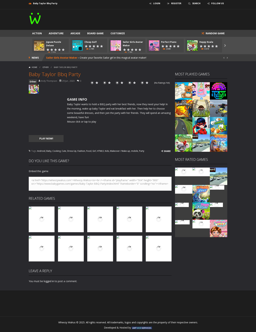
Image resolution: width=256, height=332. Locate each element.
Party (141, 150)
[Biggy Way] (182, 222)
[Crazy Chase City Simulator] (201, 223)
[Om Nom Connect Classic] (218, 125)
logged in (49, 281)
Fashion (81, 150)
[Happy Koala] (183, 142)
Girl (94, 150)
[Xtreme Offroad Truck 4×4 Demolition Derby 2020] (218, 108)
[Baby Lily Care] (218, 228)
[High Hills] (216, 204)
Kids (107, 150)
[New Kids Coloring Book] (183, 90)
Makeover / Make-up (120, 150)
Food (88, 150)
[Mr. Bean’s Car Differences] (201, 171)
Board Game (95, 33)
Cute (64, 150)
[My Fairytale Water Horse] (218, 142)
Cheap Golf (90, 42)
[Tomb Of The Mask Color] (218, 90)
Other (45, 67)
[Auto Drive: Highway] (183, 189)
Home (34, 67)
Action (37, 33)
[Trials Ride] (217, 187)
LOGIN (156, 3)
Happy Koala (206, 42)
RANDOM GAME (215, 33)
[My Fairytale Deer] (201, 193)
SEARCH (196, 3)
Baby (48, 150)
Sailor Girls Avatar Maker (61, 57)
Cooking (56, 150)
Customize (118, 33)
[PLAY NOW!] (39, 45)
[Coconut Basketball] (201, 108)
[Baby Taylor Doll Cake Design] (201, 90)
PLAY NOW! (46, 138)
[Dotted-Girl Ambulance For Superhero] (201, 125)
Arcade (75, 33)
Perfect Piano (168, 42)
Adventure (56, 33)
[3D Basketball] (183, 108)
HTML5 (100, 150)
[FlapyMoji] (182, 204)
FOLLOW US (217, 3)
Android (41, 150)
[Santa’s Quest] (183, 171)
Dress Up (71, 150)
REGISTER (176, 3)
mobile (134, 150)
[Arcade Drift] (183, 125)
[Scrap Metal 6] (201, 142)
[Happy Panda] (201, 210)
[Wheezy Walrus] (35, 17)
